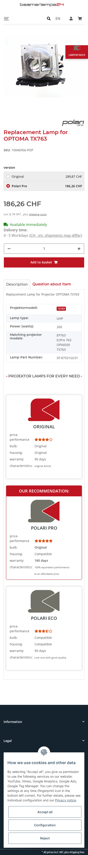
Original (47, 176)
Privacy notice (65, 800)
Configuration (45, 825)
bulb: (14, 446)
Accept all (45, 812)
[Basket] (79, 18)
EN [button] (58, 18)
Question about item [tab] (51, 284)
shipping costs (38, 214)
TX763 (61, 308)
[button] (48, 18)
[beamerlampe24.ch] (42, 4)
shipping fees (76, 852)
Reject (45, 838)
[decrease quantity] (9, 248)
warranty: (17, 459)
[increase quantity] (79, 248)
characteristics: (21, 466)
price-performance (19, 437)
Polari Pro (47, 186)
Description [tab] (17, 284)
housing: (16, 452)
